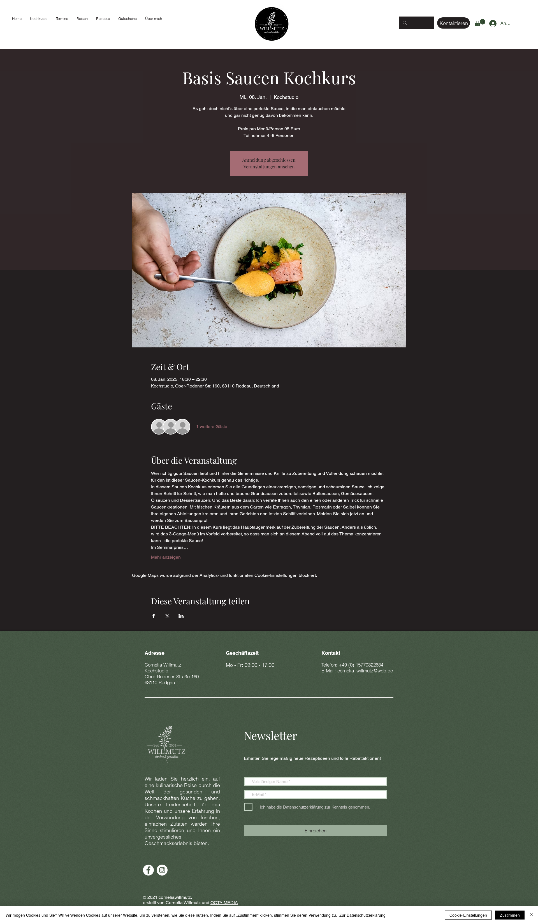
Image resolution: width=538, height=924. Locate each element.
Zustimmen (510, 915)
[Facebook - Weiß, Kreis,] (148, 870)
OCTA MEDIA (224, 902)
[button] (479, 22)
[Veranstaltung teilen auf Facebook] (153, 616)
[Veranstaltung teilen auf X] (167, 616)
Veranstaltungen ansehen (269, 167)
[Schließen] (531, 915)
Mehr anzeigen (166, 557)
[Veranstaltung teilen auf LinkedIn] (181, 616)
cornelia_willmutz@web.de (365, 671)
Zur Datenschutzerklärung (362, 915)
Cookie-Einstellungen (468, 915)
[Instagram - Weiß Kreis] (162, 870)
